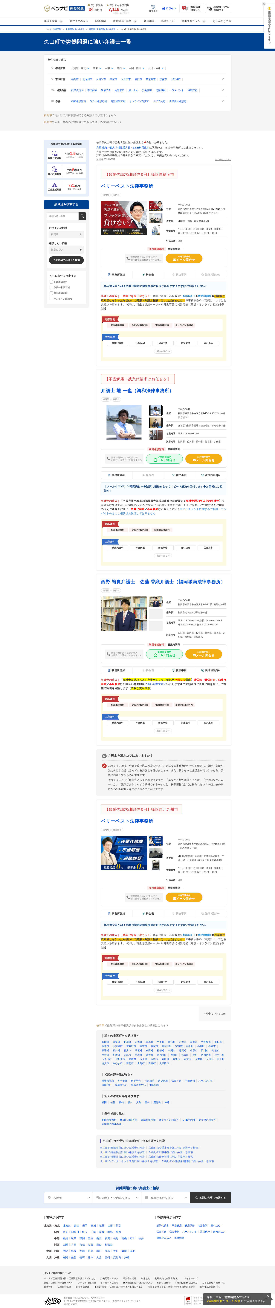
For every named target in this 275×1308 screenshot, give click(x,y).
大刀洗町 (162, 1054)
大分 (138, 1102)
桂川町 (190, 1046)
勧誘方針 (48, 1287)
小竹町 (201, 1046)
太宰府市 (118, 1046)
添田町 (185, 1054)
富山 (124, 1238)
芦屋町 (138, 1054)
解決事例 (100, 21)
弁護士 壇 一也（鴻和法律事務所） (137, 390)
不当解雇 (92, 90)
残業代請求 (77, 90)
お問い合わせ (163, 1282)
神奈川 (75, 1232)
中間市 (171, 1050)
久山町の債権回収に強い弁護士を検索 (122, 1156)
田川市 (204, 1050)
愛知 (65, 1238)
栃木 (118, 1232)
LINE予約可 (159, 101)
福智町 (160, 1050)
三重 (90, 1238)
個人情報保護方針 (119, 147)
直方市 (127, 1050)
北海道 (67, 1225)
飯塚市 (113, 79)
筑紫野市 (151, 79)
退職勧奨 (154, 1085)
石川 (132, 1238)
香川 (115, 1251)
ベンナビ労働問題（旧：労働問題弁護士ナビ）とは (70, 1278)
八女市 (187, 1059)
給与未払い (121, 1085)
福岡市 (75, 79)
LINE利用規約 (141, 147)
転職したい (168, 21)
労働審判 (160, 90)
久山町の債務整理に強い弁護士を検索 (171, 1156)
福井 (141, 1238)
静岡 (82, 1238)
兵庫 (73, 1244)
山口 (99, 1251)
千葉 (93, 1232)
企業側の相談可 (177, 101)
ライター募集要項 (109, 1282)
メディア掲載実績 (87, 1282)
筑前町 (116, 1050)
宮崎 (147, 1102)
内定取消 (119, 90)
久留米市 (101, 79)
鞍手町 (105, 1050)
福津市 (105, 1046)
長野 (115, 1238)
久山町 (105, 1041)
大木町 (198, 1059)
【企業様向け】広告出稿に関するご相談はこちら (118, 1287)
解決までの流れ (79, 21)
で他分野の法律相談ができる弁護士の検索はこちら (78, 115)
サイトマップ (191, 1278)
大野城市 (176, 79)
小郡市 (193, 1050)
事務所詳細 (118, 274)
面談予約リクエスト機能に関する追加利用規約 (171, 1287)
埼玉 (84, 1232)
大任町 (174, 1054)
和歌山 (109, 1244)
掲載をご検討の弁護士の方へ (58, 1282)
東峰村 (132, 1059)
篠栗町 (116, 1041)
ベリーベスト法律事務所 (127, 185)
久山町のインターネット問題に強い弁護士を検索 (129, 1161)
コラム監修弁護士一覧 (213, 1282)
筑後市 (176, 1059)
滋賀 (90, 1244)
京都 (82, 1244)
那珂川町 (167, 1046)
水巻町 (105, 1054)
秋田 (101, 1225)
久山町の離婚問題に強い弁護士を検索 (122, 1147)
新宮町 (171, 1041)
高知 (132, 1251)
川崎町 (116, 1054)
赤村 (194, 1054)
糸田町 (149, 1050)
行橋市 (154, 1059)
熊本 (130, 1102)
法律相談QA (212, 475)
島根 (73, 1251)
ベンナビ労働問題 (53, 29)
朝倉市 (215, 1050)
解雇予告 (106, 90)
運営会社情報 (129, 1278)
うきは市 (106, 1059)
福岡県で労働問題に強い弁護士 (102, 29)
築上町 (220, 1059)
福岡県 (106, 195)
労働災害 (147, 90)
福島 (118, 1225)
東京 (65, 1232)
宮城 (93, 1225)
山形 (110, 1225)
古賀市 (182, 1041)
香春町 (149, 1054)
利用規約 (101, 147)
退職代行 (193, 90)
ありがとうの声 (222, 21)
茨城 (101, 1232)
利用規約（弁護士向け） (167, 1278)
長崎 (121, 1102)
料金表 (150, 274)
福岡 (104, 1102)
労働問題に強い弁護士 (75, 29)
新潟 (107, 1238)
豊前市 (130, 1063)
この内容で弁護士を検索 (66, 260)
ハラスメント (176, 90)
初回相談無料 (78, 101)
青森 (76, 1225)
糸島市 (127, 1054)
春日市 (138, 79)
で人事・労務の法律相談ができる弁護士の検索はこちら (81, 121)
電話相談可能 (118, 101)
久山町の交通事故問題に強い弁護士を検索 (173, 1147)
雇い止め (133, 90)
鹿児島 (157, 1102)
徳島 (107, 1251)
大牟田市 (126, 79)
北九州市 (87, 79)
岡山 (82, 1251)
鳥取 (65, 1251)
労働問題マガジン (109, 1278)
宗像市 (163, 79)
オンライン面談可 (139, 101)
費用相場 (149, 21)
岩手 (85, 1225)
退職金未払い (138, 1085)
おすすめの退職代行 (210, 1287)
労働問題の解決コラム (186, 1282)
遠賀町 (182, 1050)
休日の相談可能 (98, 101)
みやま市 (118, 1063)
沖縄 (166, 1102)
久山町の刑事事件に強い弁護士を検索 (171, 1152)
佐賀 (112, 1102)
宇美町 (160, 1041)
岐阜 (73, 1238)
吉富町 (152, 1063)
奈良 (99, 1244)
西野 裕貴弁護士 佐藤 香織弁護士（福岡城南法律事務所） (163, 581)
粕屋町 (127, 1041)
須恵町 (149, 1041)
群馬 (110, 1232)
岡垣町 (138, 1050)
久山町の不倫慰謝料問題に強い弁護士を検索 (188, 1161)
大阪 (65, 1244)
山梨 (99, 1238)
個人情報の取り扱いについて (137, 1282)
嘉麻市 (212, 1046)
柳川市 (105, 1063)
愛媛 (124, 1251)
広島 (90, 1251)
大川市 (209, 1059)
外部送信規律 (82, 1287)
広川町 (143, 1059)
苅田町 (165, 1059)
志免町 (138, 1041)
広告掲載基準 (64, 1287)
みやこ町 (219, 1054)
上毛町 (141, 1063)
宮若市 (143, 1046)
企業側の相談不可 (111, 1124)
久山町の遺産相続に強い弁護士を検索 (122, 1152)
